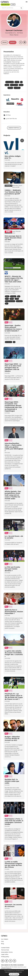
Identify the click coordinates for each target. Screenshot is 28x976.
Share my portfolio (14, 127)
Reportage (8, 342)
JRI (14, 342)
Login (13, 4)
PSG (19, 296)
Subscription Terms (7, 952)
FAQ (2, 941)
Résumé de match (10, 301)
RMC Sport (19, 301)
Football (17, 87)
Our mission (4, 939)
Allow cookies (14, 974)
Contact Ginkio (5, 947)
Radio (7, 85)
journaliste (14, 85)
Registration (5, 4)
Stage (21, 85)
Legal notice (4, 954)
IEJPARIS (10, 87)
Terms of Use (5, 950)
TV (21, 82)
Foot (7, 298)
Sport (17, 82)
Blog (2, 943)
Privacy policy (5, 956)
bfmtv (11, 298)
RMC (7, 303)
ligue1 (16, 298)
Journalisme (9, 82)
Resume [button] (4, 42)
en (26, 2)
